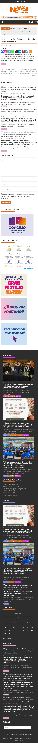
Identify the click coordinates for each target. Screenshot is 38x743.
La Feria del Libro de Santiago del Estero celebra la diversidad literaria (9, 72)
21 (27, 628)
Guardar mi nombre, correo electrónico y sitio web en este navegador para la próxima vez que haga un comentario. (18, 196)
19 (18, 628)
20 (23, 628)
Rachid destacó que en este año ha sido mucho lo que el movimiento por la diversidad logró (28, 72)
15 (32, 625)
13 (23, 625)
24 (10, 630)
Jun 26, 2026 (8, 421)
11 (14, 625)
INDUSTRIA (6, 396)
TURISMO (3, 64)
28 (27, 630)
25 (14, 630)
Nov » (9, 638)
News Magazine (17, 382)
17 (10, 628)
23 (5, 630)
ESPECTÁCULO (13, 435)
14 (27, 625)
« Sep (4, 638)
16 (5, 628)
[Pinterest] (23, 51)
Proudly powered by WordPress (12, 738)
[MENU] (36, 22)
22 (32, 628)
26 (18, 630)
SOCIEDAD (18, 396)
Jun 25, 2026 (8, 459)
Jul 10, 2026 (5, 138)
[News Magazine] (2, 22)
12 (18, 625)
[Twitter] (9, 51)
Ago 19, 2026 (8, 382)
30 (5, 633)
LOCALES (12, 396)
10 (10, 625)
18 (14, 628)
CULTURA (6, 435)
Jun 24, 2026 (8, 589)
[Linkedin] (19, 51)
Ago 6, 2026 (5, 93)
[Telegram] (26, 51)
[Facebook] (2, 51)
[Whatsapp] (12, 51)
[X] (16, 51)
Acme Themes (19, 740)
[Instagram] (6, 51)
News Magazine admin (16, 93)
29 (32, 630)
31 (10, 633)
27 (23, 630)
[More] (30, 51)
